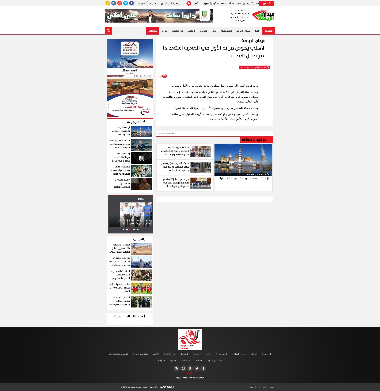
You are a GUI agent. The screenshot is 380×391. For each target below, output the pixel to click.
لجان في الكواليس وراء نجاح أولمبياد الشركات (169, 3)
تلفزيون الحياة (214, 360)
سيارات (162, 360)
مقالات (198, 360)
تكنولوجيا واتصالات (118, 354)
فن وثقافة (177, 31)
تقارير (165, 31)
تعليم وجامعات (140, 354)
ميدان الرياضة (243, 31)
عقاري (173, 360)
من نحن (270, 387)
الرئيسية (269, 31)
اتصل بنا (262, 387)
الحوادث (204, 31)
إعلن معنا (253, 387)
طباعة (159, 76)
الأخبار (257, 31)
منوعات (186, 360)
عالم (214, 31)
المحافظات (226, 31)
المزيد (151, 31)
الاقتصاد (191, 31)
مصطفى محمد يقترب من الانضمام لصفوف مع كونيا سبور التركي (247, 3)
